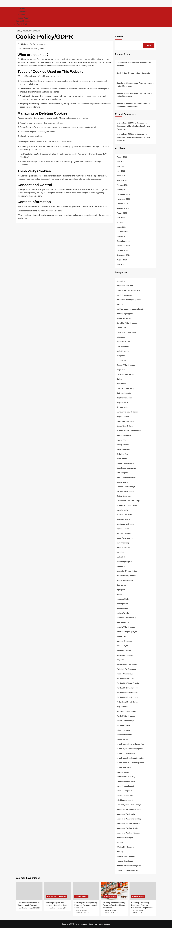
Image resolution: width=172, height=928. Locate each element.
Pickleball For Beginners (126, 669)
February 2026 (122, 185)
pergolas (120, 660)
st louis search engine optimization (130, 758)
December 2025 (123, 194)
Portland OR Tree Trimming (127, 697)
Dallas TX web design (125, 374)
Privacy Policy (23, 18)
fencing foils (121, 440)
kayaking (120, 552)
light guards (121, 585)
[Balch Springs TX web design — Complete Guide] (57, 891)
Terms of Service (23, 21)
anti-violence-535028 (125, 134)
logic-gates (121, 590)
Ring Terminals (122, 707)
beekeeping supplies (125, 314)
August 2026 (122, 157)
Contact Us (22, 15)
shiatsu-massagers (124, 730)
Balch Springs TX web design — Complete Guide (133, 74)
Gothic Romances (124, 496)
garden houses (122, 482)
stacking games (123, 772)
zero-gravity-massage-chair (128, 870)
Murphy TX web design (126, 627)
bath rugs (120, 304)
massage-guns (122, 608)
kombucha (121, 566)
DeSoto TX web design (126, 388)
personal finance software (127, 664)
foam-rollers (122, 459)
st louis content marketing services (131, 744)
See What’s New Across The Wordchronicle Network (134, 64)
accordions (121, 281)
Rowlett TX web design (126, 716)
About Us (23, 12)
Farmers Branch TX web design (129, 431)
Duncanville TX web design (127, 412)
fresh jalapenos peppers (126, 468)
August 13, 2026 (34, 908)
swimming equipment (125, 786)
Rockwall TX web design (126, 711)
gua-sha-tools (122, 510)
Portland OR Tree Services (127, 693)
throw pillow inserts (125, 795)
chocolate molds (123, 342)
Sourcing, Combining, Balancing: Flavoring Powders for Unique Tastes (133, 105)
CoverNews (93, 924)
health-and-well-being (125, 524)
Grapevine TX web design (127, 505)
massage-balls (122, 604)
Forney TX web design (125, 463)
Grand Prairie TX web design (128, 501)
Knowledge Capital (124, 562)
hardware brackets (124, 515)
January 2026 (122, 190)
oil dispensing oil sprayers (127, 632)
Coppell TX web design (126, 365)
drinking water (122, 407)
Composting (121, 360)
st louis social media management (130, 763)
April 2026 (121, 176)
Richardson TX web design (127, 702)
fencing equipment (124, 435)
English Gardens (123, 417)
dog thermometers (124, 398)
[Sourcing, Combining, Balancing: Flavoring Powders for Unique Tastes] (143, 891)
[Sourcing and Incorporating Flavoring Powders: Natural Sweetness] (86, 891)
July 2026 (120, 162)
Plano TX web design (125, 674)
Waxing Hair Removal (125, 847)
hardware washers (124, 519)
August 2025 (122, 213)
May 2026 (121, 171)
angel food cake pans (125, 286)
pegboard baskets (124, 650)
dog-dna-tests (122, 402)
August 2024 (122, 260)
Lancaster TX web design (127, 571)
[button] (154, 17)
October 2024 (122, 250)
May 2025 (121, 218)
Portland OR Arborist (125, 678)
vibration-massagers (125, 838)
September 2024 (123, 255)
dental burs (121, 384)
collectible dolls (123, 351)
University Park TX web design (129, 805)
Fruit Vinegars (122, 473)
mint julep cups (123, 622)
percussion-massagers (125, 655)
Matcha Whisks (123, 613)
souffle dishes (122, 739)
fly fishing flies (122, 454)
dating (119, 379)
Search (119, 36)
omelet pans (122, 636)
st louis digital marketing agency (130, 749)
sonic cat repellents (124, 735)
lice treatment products (126, 576)
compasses (121, 356)
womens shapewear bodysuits (129, 866)
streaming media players (126, 781)
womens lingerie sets (125, 861)
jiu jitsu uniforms (123, 547)
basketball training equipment (129, 300)
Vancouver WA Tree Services (128, 828)
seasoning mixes (123, 725)
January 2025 (122, 236)
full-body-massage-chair (126, 477)
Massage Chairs (123, 599)
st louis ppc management (127, 753)
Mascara (120, 594)
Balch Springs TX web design (128, 290)
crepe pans (121, 370)
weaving (120, 852)
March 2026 (121, 180)
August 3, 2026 (81, 912)
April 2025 (121, 222)
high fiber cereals (123, 529)
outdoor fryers (122, 646)
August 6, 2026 (62, 908)
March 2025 (121, 227)
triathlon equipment (125, 800)
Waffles (120, 842)
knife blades (121, 557)
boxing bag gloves (124, 318)
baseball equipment (124, 295)
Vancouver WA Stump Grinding (129, 819)
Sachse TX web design (125, 721)
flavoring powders (124, 449)
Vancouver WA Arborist (126, 814)
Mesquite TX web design (126, 618)
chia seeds (121, 337)
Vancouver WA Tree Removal (128, 823)
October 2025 (122, 204)
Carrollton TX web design (127, 323)
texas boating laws (124, 791)
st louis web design (124, 767)
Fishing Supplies (123, 445)
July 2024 (120, 264)
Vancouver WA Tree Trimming (128, 833)
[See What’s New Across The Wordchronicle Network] (29, 891)
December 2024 (123, 241)
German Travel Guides (125, 491)
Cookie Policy (23, 24)
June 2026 (121, 166)
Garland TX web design (126, 487)
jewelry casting (123, 543)
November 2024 (123, 246)
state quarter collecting (126, 777)
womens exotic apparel (126, 856)
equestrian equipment (125, 421)
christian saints (123, 346)
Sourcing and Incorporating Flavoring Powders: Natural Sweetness (135, 84)
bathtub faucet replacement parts (130, 309)
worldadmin (23, 908)
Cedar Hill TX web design (127, 332)
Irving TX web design (125, 538)
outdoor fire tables (124, 641)
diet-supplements (124, 393)
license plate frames (125, 580)
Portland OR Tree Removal (127, 688)
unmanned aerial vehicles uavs (129, 809)
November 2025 (123, 199)
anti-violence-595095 (125, 123)
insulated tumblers (124, 533)
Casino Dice (121, 328)
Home (22, 9)
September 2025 (123, 208)
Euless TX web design (125, 426)
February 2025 (122, 232)
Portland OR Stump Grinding (128, 683)
